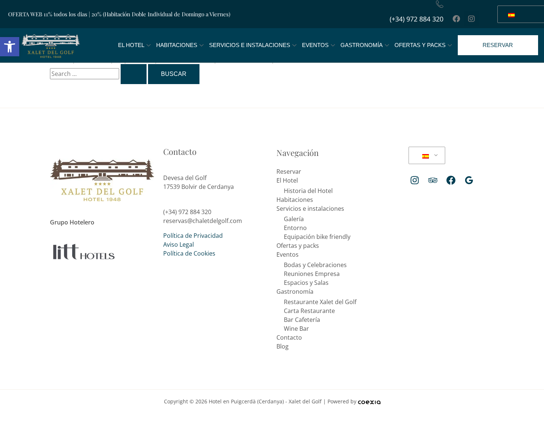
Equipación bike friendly (317, 237)
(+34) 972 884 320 (416, 18)
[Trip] (432, 180)
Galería (294, 219)
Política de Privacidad (193, 236)
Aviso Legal (178, 244)
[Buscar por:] (99, 74)
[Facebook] (451, 180)
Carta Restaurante (309, 311)
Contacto (289, 337)
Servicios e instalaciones (249, 45)
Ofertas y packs (420, 45)
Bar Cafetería (302, 320)
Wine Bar (296, 328)
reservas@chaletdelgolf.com (202, 221)
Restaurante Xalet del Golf (320, 302)
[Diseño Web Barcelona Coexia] (369, 401)
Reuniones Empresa (312, 274)
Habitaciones (176, 45)
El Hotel (131, 45)
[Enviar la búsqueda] (134, 74)
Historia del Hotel (308, 191)
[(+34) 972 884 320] (439, 4)
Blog (282, 346)
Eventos (315, 45)
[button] (9, 46)
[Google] (469, 180)
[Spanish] (425, 156)
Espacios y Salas (306, 283)
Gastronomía (361, 45)
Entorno (295, 228)
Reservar (288, 171)
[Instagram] (414, 180)
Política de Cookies (189, 253)
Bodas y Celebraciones (315, 265)
